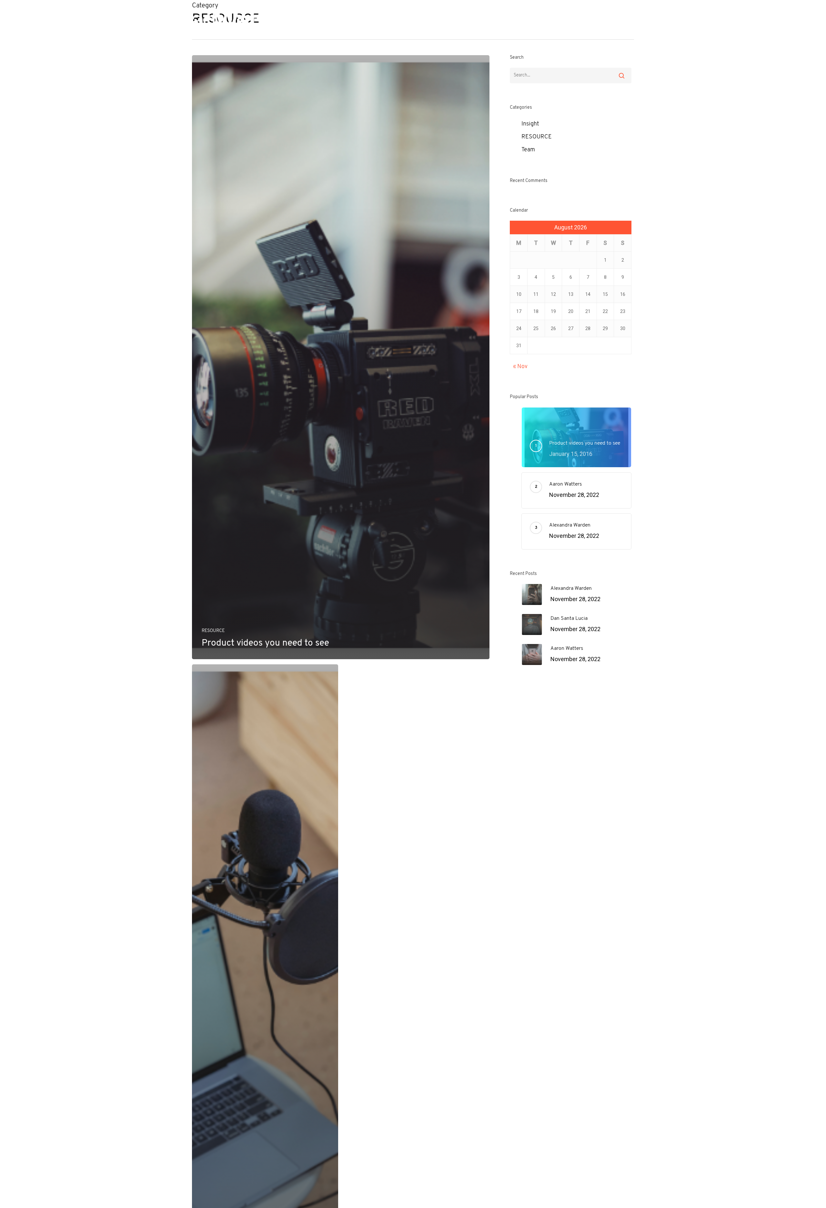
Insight (530, 124)
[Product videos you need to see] (340, 357)
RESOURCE (213, 631)
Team (528, 150)
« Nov (520, 367)
